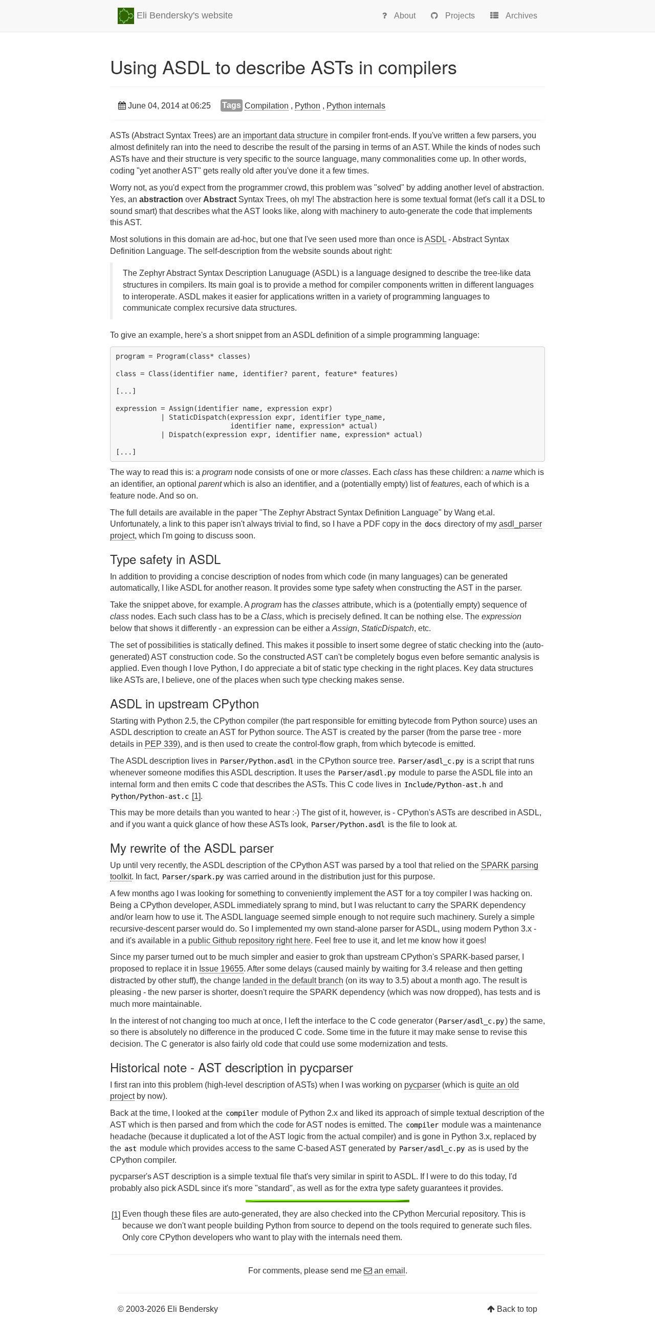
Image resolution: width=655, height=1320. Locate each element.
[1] (196, 796)
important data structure (285, 135)
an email (388, 1270)
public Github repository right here (249, 940)
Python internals (355, 105)
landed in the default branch (293, 980)
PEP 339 (161, 744)
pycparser (422, 1084)
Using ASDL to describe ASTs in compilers (283, 66)
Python (307, 105)
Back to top (517, 1309)
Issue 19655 (221, 968)
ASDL (435, 239)
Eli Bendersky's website (183, 15)
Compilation (267, 105)
